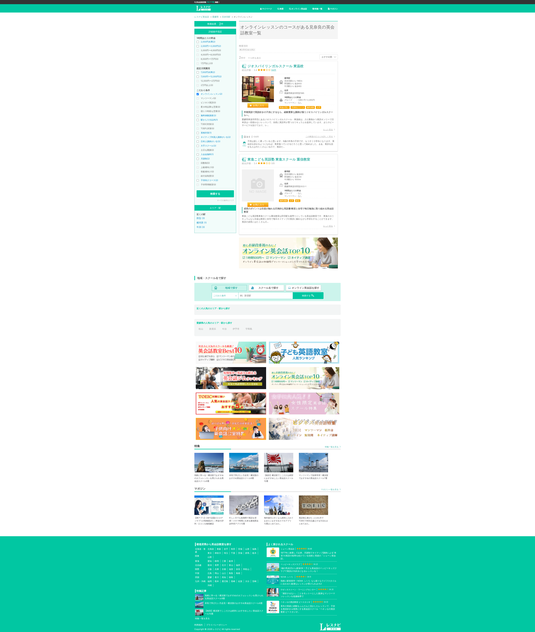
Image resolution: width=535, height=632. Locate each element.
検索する (215, 193)
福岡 (210, 581)
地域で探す (231, 287)
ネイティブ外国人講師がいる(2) (216, 137)
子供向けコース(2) (209, 180)
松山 (201, 328)
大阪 (210, 569)
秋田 (233, 549)
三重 (224, 561)
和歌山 (246, 569)
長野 (217, 565)
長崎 (233, 581)
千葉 (233, 553)
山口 (224, 573)
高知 (224, 577)
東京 (210, 553)
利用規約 (198, 625)
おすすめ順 (327, 57)
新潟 (210, 565)
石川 (224, 565)
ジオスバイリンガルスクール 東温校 (275, 66)
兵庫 (217, 569)
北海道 (211, 549)
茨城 (240, 553)
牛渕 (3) (201, 227)
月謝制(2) (205, 158)
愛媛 (210, 577)
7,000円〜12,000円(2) (211, 76)
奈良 (238, 569)
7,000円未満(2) (208, 72)
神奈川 (218, 553)
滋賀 (231, 569)
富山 (231, 565)
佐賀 (240, 581)
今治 (224, 328)
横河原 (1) (202, 222)
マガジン (334, 9)
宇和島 (248, 328)
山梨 (210, 557)
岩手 (226, 549)
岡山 (217, 573)
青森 (219, 549)
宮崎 (254, 581)
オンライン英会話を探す (305, 287)
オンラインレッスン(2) (211, 94)
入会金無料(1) (207, 154)
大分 (247, 581)
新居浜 (212, 328)
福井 (238, 565)
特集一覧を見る (332, 447)
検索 (282, 9)
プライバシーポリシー (216, 625)
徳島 (231, 577)
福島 (254, 549)
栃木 (254, 553)
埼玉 (226, 553)
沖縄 (210, 585)
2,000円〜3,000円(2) (211, 46)
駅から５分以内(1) (209, 119)
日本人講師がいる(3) (210, 141)
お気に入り (258, 105)
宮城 (240, 549)
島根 (238, 573)
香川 (217, 577)
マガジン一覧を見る (330, 489)
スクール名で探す (268, 287)
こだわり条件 (219, 295)
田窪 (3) (201, 218)
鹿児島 (225, 581)
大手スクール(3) (208, 145)
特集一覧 (318, 9)
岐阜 (231, 561)
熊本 (217, 581)
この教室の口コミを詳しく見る (319, 136)
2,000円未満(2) (208, 41)
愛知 (210, 561)
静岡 (217, 561)
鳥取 (231, 573)
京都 (224, 569)
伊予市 (236, 328)
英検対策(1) (206, 132)
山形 (247, 549)
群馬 (247, 553)
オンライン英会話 (299, 9)
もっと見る (328, 129)
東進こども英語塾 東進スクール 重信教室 (278, 159)
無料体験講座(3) (208, 115)
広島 (210, 573)
